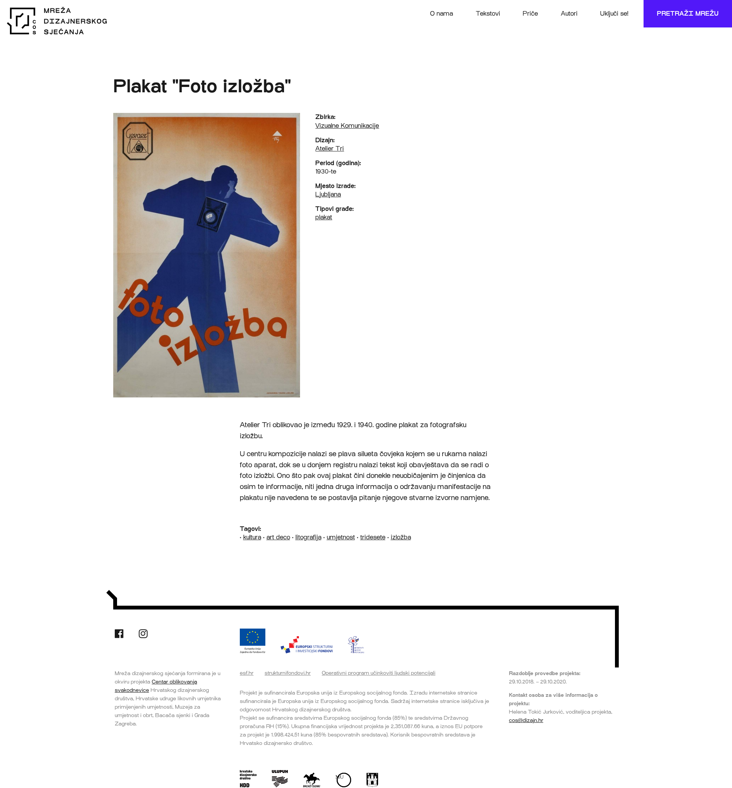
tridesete (372, 537)
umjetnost (341, 537)
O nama (441, 13)
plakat (323, 217)
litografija (308, 537)
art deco (278, 537)
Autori (569, 13)
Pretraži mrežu (688, 13)
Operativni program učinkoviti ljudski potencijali (378, 673)
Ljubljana (328, 194)
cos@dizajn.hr (526, 720)
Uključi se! (614, 13)
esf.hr (247, 673)
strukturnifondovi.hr (288, 673)
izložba (401, 537)
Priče (530, 13)
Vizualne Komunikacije (347, 125)
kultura (252, 537)
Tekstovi (488, 13)
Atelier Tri (329, 148)
